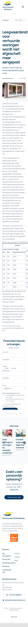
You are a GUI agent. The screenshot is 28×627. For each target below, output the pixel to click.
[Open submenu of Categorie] (9, 20)
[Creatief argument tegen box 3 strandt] (21, 433)
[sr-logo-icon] (8, 2)
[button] (3, 443)
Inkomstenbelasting (7, 78)
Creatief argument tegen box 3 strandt (20, 443)
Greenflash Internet (14, 610)
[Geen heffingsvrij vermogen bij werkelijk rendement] (7, 433)
